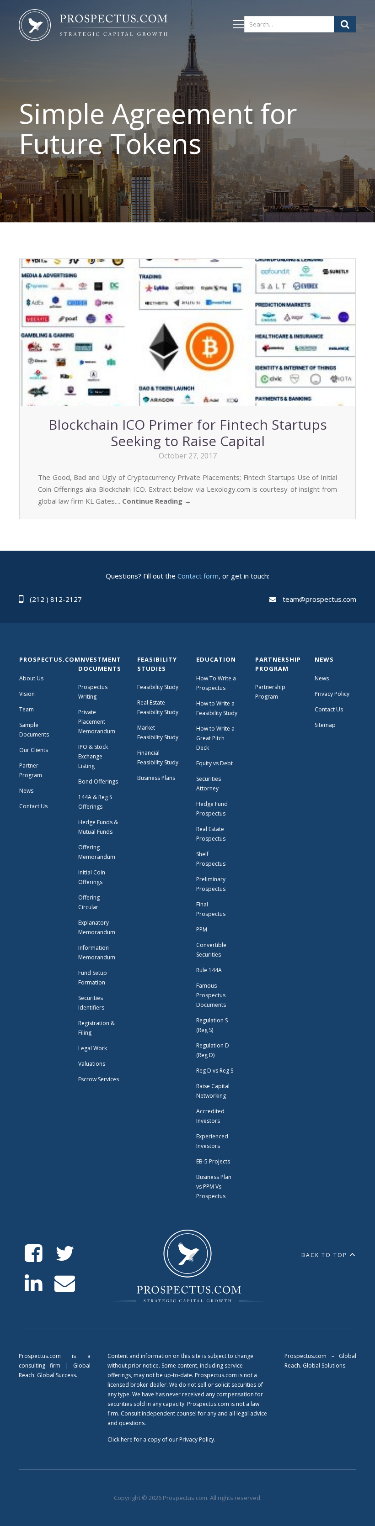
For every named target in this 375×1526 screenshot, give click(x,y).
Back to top (324, 1255)
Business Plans (156, 778)
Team (26, 709)
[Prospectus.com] (93, 27)
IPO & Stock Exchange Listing (93, 756)
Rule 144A (209, 970)
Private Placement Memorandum (96, 721)
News (26, 791)
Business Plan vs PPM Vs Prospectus (213, 1186)
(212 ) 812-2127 (56, 599)
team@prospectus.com (319, 599)
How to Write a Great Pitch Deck (215, 738)
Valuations (91, 1064)
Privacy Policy (332, 694)
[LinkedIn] (33, 1283)
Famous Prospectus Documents (211, 995)
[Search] (345, 24)
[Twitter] (65, 1253)
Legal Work (92, 1048)
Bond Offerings (98, 781)
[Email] (65, 1283)
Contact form (198, 575)
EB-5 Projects (213, 1161)
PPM (201, 929)
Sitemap (325, 725)
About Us (31, 678)
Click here (120, 1439)
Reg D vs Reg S (214, 1070)
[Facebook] (33, 1253)
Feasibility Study (157, 687)
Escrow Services (98, 1079)
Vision (27, 694)
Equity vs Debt (214, 763)
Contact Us (33, 806)
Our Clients (33, 750)
